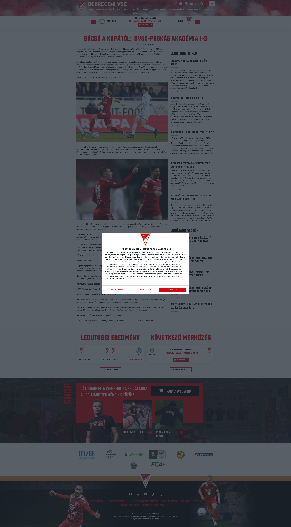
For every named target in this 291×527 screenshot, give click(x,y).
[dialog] (145, 263)
